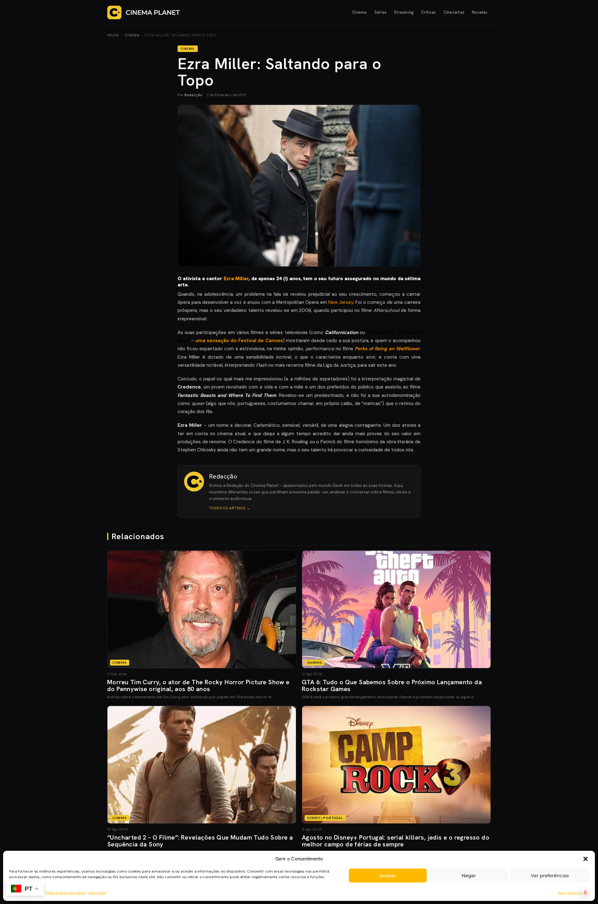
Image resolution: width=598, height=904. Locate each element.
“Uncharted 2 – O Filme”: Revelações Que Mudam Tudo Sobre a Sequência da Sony (200, 840)
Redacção (193, 94)
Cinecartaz (454, 12)
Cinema (359, 12)
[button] (585, 859)
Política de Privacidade (65, 892)
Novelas (479, 12)
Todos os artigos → (229, 508)
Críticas (428, 12)
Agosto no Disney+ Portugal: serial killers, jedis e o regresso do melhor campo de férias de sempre (395, 840)
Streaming (404, 12)
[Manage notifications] (585, 893)
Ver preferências (550, 875)
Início (113, 35)
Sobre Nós (97, 892)
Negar (469, 875)
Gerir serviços (570, 892)
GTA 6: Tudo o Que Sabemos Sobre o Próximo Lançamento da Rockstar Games (392, 685)
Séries (380, 12)
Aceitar (387, 875)
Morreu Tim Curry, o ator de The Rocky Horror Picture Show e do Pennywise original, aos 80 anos (198, 685)
